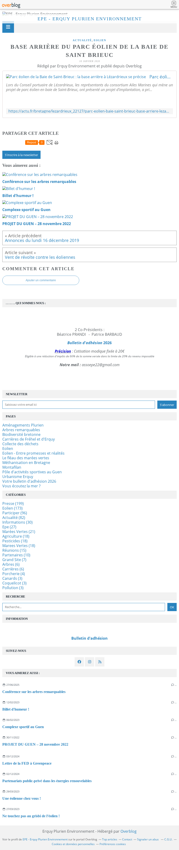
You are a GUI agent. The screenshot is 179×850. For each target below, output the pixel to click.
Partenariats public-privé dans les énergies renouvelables (47, 781)
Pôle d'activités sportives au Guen (32, 471)
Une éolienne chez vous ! (21, 798)
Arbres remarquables (21, 429)
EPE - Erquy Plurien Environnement (90, 18)
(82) (13, 517)
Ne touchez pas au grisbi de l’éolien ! (31, 816)
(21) (18, 531)
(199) (13, 503)
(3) (12, 578)
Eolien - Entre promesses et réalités (33, 453)
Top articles (109, 839)
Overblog (128, 831)
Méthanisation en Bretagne (26, 462)
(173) (12, 508)
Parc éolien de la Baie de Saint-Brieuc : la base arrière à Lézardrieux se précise (161, 76)
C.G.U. (168, 839)
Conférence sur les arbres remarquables (33, 692)
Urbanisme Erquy (17, 476)
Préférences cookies (113, 844)
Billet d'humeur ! (15, 709)
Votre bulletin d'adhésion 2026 (29, 481)
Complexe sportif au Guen (23, 727)
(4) (13, 573)
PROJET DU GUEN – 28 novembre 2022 (35, 744)
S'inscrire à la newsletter (21, 155)
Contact (127, 839)
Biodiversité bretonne (21, 434)
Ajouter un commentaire (41, 280)
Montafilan (11, 467)
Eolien (100, 40)
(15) (14, 550)
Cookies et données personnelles (73, 844)
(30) (17, 522)
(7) (14, 559)
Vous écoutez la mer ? (21, 486)
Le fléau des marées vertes (25, 457)
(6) (11, 564)
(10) (16, 555)
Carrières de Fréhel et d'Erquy (28, 439)
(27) (9, 526)
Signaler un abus (148, 839)
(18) (15, 536)
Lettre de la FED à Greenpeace (27, 763)
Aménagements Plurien (23, 425)
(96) (14, 512)
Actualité (82, 40)
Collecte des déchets (20, 443)
